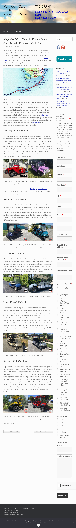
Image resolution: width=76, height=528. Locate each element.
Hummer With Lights (65, 350)
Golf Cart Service (45, 26)
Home (5, 26)
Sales (58, 26)
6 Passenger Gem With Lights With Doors (64, 382)
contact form (36, 122)
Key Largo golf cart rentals (38, 189)
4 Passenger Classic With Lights (64, 303)
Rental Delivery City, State (62, 258)
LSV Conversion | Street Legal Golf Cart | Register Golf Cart (63, 74)
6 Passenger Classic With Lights (64, 317)
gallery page (44, 115)
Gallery (5, 31)
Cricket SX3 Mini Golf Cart (65, 409)
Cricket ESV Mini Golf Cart (65, 399)
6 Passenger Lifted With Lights (64, 324)
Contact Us (18, 31)
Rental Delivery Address (62, 246)
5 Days (62, 426)
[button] (73, 28)
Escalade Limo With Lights (65, 375)
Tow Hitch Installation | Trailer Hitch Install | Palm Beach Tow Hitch (63, 81)
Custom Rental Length (62, 443)
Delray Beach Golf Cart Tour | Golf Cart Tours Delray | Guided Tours (64, 90)
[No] (74, 523)
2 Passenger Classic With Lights (64, 289)
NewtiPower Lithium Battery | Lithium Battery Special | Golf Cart (64, 97)
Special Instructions (64, 456)
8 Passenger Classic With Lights (64, 331)
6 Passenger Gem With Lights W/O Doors (64, 392)
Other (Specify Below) (65, 436)
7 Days (62, 429)
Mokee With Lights (64, 360)
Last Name (61, 166)
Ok (38, 525)
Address (60, 174)
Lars (18, 46)
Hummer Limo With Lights (65, 370)
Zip (59, 195)
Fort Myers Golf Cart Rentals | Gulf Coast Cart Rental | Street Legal (63, 103)
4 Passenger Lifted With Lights (64, 310)
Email (60, 206)
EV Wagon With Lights (66, 365)
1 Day (62, 419)
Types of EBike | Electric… (12, 431)
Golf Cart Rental (28, 26)
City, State (61, 185)
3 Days (62, 422)
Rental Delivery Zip (64, 271)
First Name (62, 157)
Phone (60, 214)
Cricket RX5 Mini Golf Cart (65, 404)
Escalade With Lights (65, 355)
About (15, 26)
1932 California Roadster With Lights (65, 338)
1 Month (63, 432)
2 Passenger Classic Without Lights (65, 296)
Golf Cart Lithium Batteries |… (43, 431)
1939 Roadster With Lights (65, 345)
